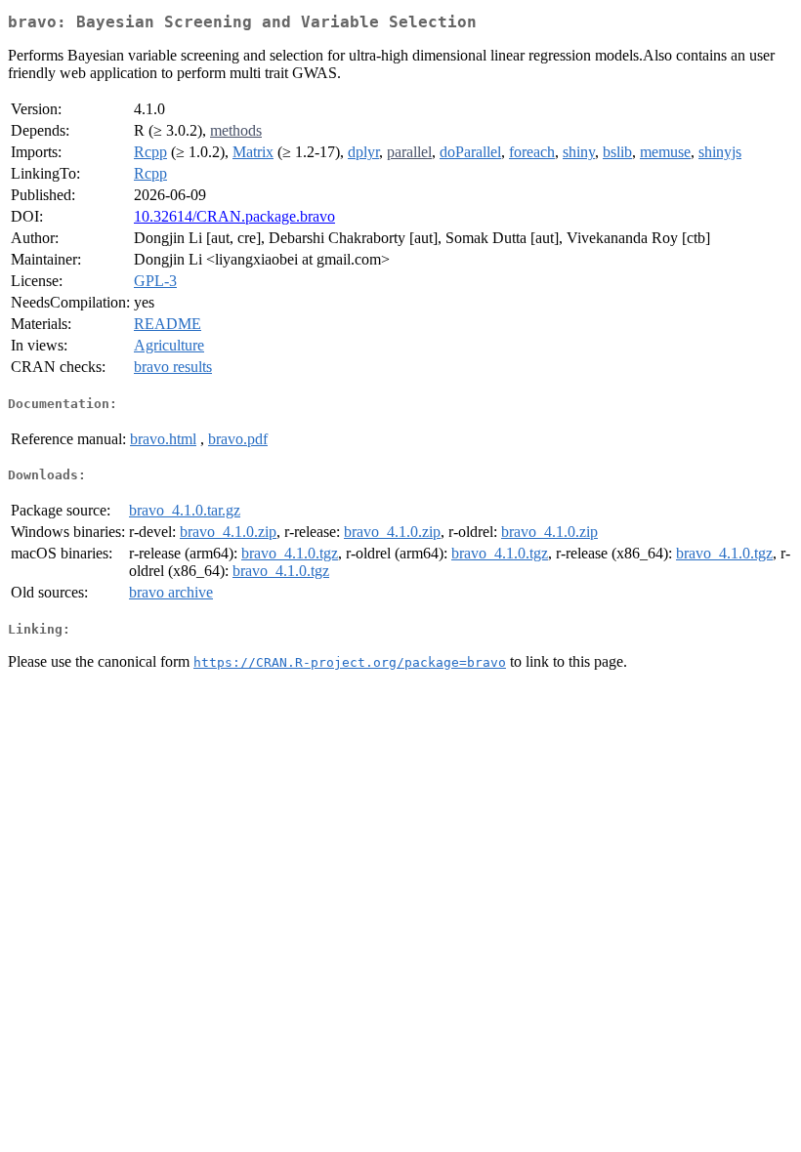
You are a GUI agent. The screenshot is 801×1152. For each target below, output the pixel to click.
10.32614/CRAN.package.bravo (234, 216)
